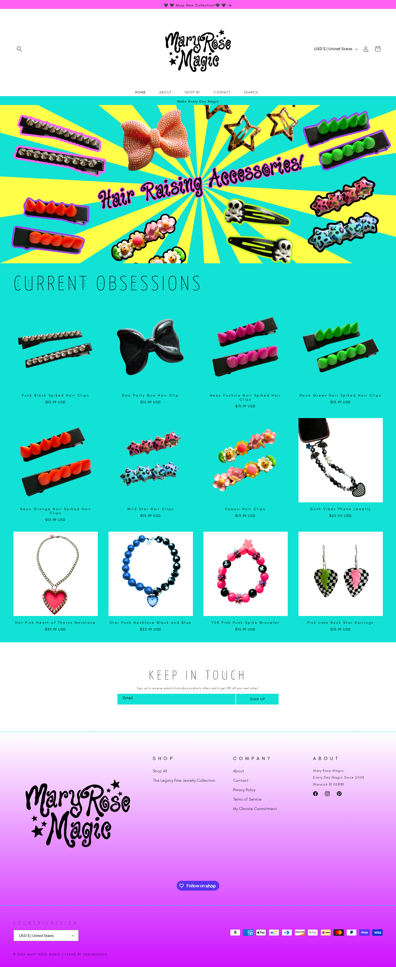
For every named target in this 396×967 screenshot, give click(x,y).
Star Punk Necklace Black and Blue (151, 623)
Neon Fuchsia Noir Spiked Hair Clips (245, 397)
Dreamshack (95, 954)
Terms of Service (247, 799)
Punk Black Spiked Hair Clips (55, 395)
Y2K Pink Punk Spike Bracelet (245, 623)
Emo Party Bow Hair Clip (150, 395)
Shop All (160, 771)
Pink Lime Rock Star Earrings (340, 623)
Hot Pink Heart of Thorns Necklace (55, 623)
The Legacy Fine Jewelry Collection (184, 780)
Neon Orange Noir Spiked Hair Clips (55, 511)
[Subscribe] (257, 699)
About (238, 771)
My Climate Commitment (255, 808)
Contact (240, 780)
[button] (19, 49)
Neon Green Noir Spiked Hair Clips (340, 395)
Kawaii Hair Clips (245, 509)
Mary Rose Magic (44, 954)
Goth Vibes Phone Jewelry (340, 509)
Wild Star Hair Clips (150, 509)
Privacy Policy (244, 789)
